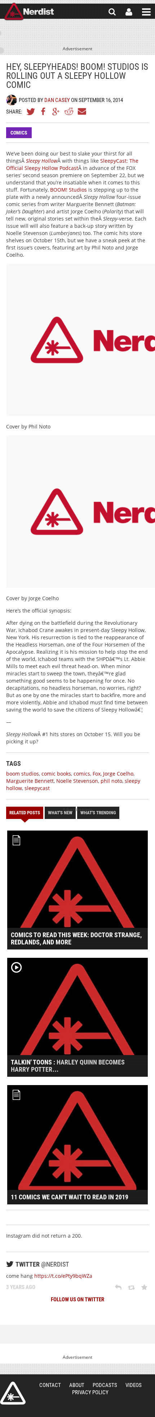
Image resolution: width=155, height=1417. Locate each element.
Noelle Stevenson (77, 780)
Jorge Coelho (118, 773)
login (128, 12)
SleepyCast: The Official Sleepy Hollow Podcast (72, 164)
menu (146, 12)
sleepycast (37, 788)
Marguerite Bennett (30, 780)
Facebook (43, 111)
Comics (18, 133)
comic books (56, 773)
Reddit (69, 111)
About (76, 1385)
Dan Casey (57, 100)
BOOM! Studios (68, 189)
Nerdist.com (13, 1393)
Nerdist (29, 12)
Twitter (31, 111)
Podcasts (105, 1385)
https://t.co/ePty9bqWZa (63, 1275)
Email (81, 111)
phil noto (111, 780)
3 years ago (20, 1287)
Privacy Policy (90, 1392)
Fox (97, 773)
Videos (133, 1385)
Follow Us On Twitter (77, 1299)
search (112, 12)
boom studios (22, 773)
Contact (50, 1385)
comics (82, 773)
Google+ (56, 111)
